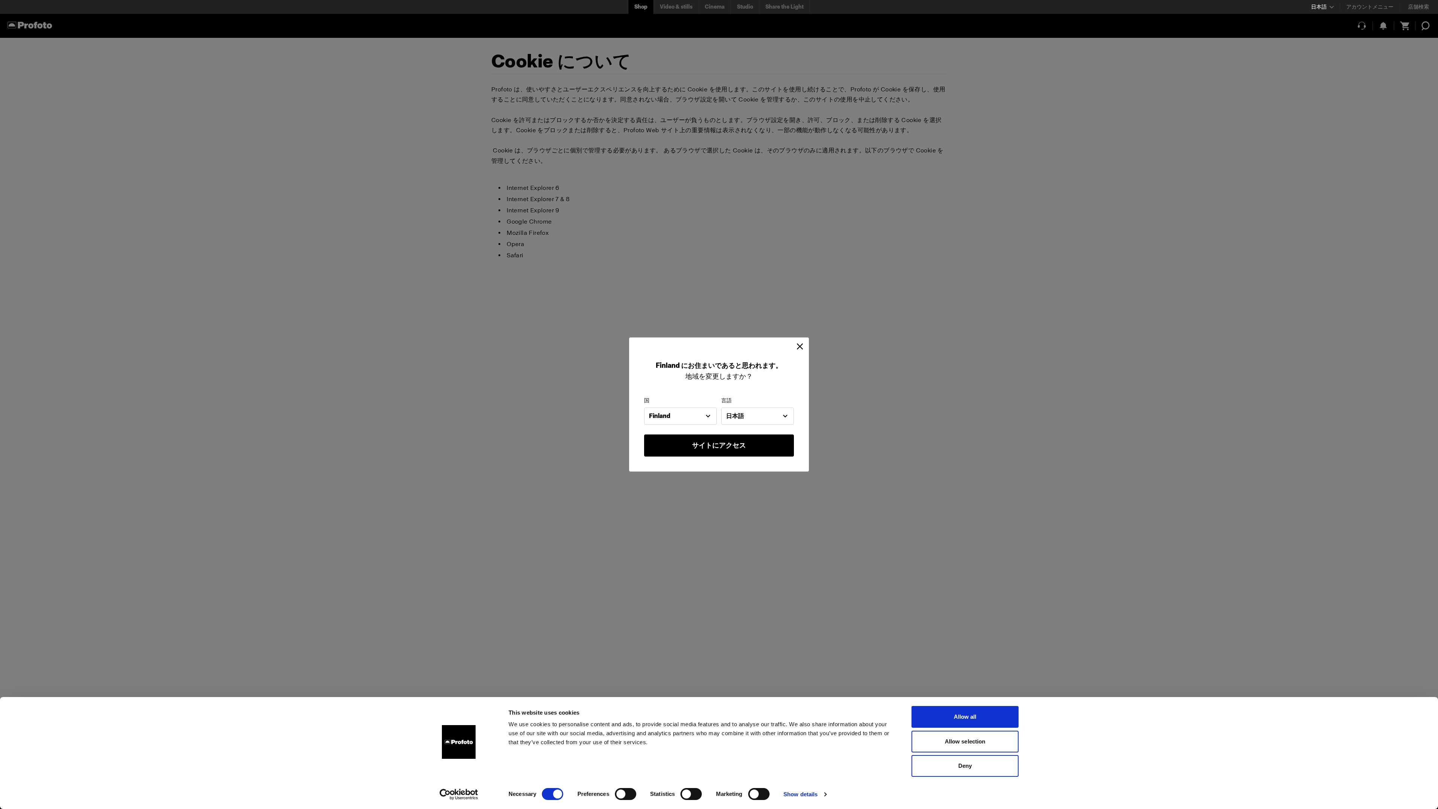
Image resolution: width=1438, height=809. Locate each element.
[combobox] (680, 416)
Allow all (965, 716)
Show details (800, 794)
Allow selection (965, 741)
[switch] (625, 794)
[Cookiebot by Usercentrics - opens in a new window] (459, 794)
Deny (965, 766)
